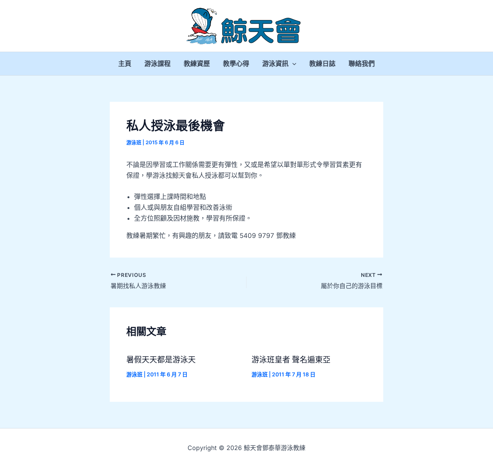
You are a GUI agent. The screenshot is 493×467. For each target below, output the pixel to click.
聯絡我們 (362, 63)
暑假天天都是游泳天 (161, 359)
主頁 (124, 63)
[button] (292, 63)
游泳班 (133, 142)
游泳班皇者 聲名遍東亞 (291, 359)
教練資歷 (197, 63)
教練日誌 (322, 63)
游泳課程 (157, 63)
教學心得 (236, 63)
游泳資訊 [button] (275, 63)
